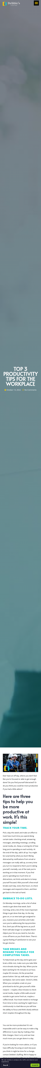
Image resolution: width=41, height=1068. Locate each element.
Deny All (5, 1065)
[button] (36, 3)
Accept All (35, 1065)
